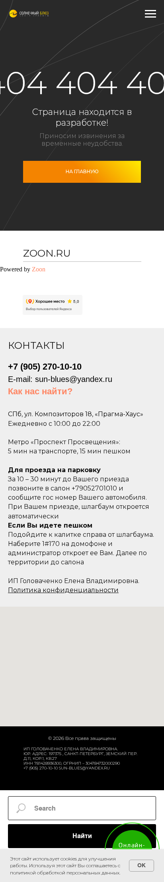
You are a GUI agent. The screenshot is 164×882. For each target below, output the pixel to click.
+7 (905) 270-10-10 (45, 367)
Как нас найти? (40, 391)
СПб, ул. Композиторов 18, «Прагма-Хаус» (75, 414)
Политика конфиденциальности (63, 590)
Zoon (38, 269)
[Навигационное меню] (150, 14)
